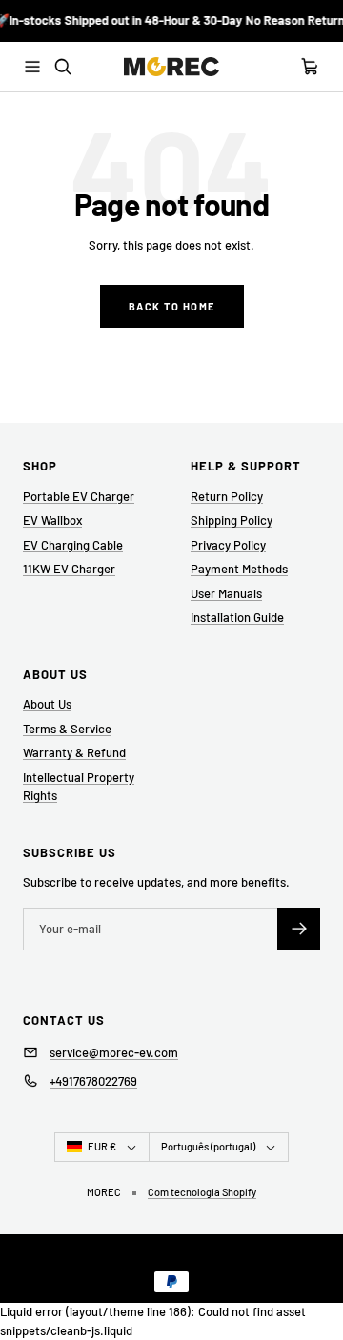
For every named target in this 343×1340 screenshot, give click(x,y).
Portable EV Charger (78, 496)
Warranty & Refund (74, 752)
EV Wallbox (52, 520)
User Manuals (226, 593)
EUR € (102, 1146)
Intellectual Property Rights (78, 787)
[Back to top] (316, 1279)
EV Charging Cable (73, 544)
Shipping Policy (231, 520)
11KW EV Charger (69, 568)
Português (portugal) (208, 1146)
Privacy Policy (228, 544)
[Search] (62, 66)
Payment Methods (239, 568)
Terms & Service (67, 728)
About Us (47, 703)
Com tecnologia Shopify (202, 1192)
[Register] (298, 929)
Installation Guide (237, 617)
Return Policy (227, 496)
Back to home (172, 306)
